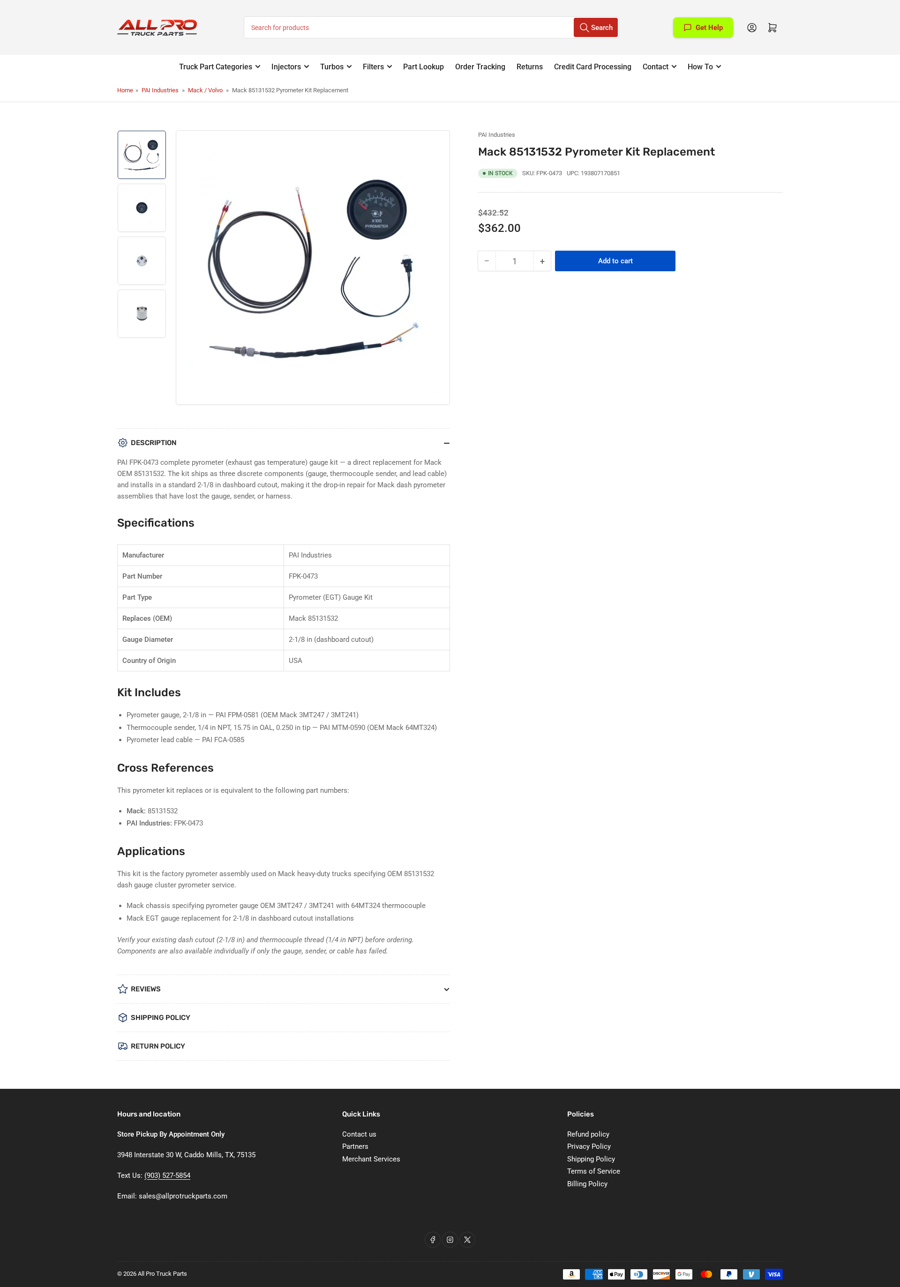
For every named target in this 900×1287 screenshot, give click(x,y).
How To (700, 66)
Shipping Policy (591, 1159)
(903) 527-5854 (167, 1175)
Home (125, 90)
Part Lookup (423, 66)
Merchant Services (371, 1159)
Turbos (332, 66)
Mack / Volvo (205, 90)
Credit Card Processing (592, 66)
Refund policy (588, 1134)
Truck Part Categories (215, 66)
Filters (373, 66)
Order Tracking (480, 66)
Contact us (359, 1134)
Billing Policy (587, 1184)
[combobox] (431, 27)
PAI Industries (160, 90)
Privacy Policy (589, 1146)
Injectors (286, 66)
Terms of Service (593, 1171)
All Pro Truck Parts (162, 1273)
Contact (655, 66)
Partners (355, 1146)
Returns (530, 66)
